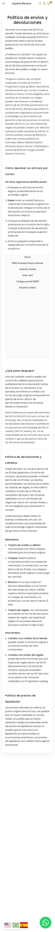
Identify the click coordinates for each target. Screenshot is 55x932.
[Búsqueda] (40, 3)
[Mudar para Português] (15, 925)
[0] (48, 3)
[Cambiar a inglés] (7, 925)
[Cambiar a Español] (24, 925)
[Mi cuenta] (44, 3)
